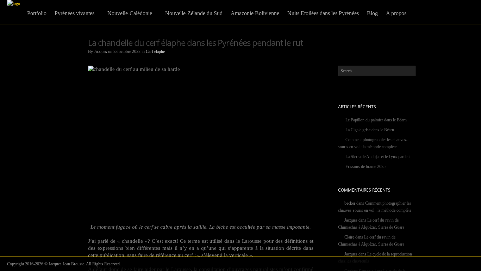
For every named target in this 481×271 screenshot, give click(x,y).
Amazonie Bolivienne (255, 13)
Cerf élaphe (155, 51)
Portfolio (36, 13)
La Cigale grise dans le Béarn (369, 129)
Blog (372, 13)
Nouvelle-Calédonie (129, 13)
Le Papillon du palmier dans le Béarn (376, 120)
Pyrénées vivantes (74, 13)
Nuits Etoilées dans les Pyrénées (323, 13)
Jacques (100, 51)
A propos (396, 13)
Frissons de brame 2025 (365, 166)
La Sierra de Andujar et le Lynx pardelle (378, 156)
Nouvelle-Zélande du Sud (194, 13)
